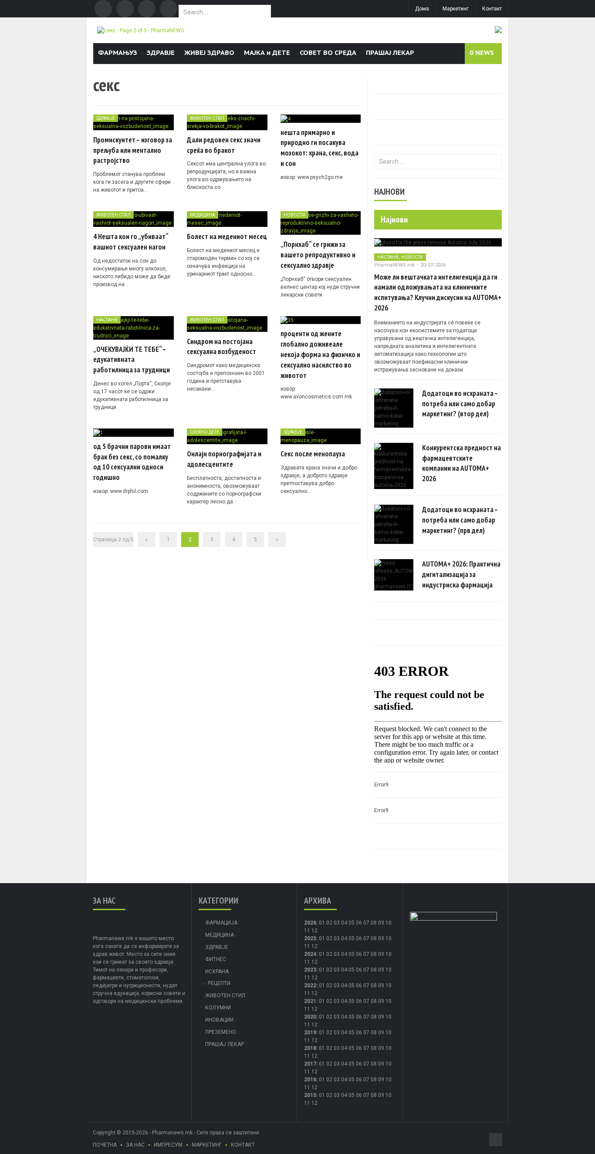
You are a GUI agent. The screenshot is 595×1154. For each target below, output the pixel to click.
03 (337, 923)
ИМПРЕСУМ (168, 1145)
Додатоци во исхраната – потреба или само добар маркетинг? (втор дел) (460, 403)
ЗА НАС (135, 1145)
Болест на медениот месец (227, 236)
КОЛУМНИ (218, 1008)
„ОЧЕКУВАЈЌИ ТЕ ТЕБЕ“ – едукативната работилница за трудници (131, 359)
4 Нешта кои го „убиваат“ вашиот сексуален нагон (130, 242)
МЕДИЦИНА (202, 215)
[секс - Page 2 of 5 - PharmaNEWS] (140, 30)
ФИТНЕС (215, 959)
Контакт (492, 9)
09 (381, 938)
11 (307, 946)
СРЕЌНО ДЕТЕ (204, 432)
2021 (310, 1001)
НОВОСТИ (294, 215)
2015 (310, 1095)
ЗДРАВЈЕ (161, 52)
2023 (310, 970)
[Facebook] (103, 8)
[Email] (147, 8)
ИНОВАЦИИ (219, 1020)
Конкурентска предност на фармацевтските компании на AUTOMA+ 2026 (461, 463)
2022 (310, 985)
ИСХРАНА (217, 971)
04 (344, 923)
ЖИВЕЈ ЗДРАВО (209, 52)
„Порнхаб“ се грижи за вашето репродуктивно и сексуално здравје (318, 255)
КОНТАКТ (243, 1145)
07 (366, 923)
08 (374, 938)
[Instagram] (168, 8)
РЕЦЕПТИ (219, 983)
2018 (310, 1048)
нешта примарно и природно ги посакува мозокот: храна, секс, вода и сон (319, 148)
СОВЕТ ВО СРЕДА (328, 52)
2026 (310, 923)
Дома (422, 9)
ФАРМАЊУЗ (117, 52)
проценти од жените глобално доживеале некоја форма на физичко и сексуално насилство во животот (320, 354)
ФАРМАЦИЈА (221, 923)
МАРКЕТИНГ (207, 1145)
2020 (310, 1017)
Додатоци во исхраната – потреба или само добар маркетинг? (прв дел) (460, 520)
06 (359, 923)
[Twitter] (125, 8)
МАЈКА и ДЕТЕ (267, 52)
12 (314, 946)
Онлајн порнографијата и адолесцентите (224, 459)
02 (329, 923)
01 (322, 923)
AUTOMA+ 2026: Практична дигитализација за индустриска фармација (461, 574)
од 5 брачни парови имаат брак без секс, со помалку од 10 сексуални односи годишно (132, 462)
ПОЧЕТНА (105, 1145)
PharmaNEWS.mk (394, 265)
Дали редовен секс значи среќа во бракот (223, 145)
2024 (310, 954)
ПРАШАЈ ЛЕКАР (390, 52)
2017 (310, 1064)
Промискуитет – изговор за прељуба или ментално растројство (132, 150)
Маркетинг (456, 9)
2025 (310, 938)
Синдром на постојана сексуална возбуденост (221, 347)
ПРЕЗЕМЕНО (220, 1032)
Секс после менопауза (313, 454)
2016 (310, 1079)
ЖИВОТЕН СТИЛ (207, 118)
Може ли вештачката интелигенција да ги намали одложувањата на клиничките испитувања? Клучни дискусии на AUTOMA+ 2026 (437, 292)
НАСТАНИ (107, 319)
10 (388, 938)
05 (351, 923)
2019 (310, 1032)
